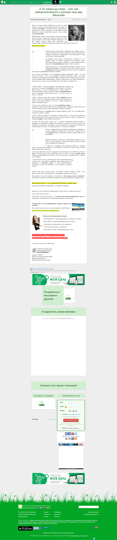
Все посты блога (76, 19)
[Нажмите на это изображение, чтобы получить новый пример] (73, 411)
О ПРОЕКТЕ (13, 2)
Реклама (56, 516)
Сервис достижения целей (37, 520)
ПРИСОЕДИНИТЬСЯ (71, 420)
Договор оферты (23, 516)
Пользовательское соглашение (27, 512)
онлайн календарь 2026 (25, 523)
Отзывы (46, 516)
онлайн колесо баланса (50, 523)
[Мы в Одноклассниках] (75, 439)
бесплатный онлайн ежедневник (59, 522)
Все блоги (84, 19)
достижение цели (69, 520)
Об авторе (47, 514)
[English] (96, 528)
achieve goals (54, 520)
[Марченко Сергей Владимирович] (49, 507)
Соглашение (71, 414)
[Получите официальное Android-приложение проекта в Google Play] (56, 2)
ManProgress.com (35, 505)
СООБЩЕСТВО (47, 2)
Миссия (46, 512)
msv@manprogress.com (29, 507)
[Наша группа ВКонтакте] (66, 434)
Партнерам (57, 514)
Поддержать (57, 512)
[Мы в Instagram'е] (71, 436)
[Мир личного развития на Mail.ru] (72, 439)
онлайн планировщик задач (87, 522)
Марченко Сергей (41, 19)
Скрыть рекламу (52, 419)
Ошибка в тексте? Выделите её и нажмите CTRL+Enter (58, 532)
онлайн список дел (37, 523)
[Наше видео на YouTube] (66, 439)
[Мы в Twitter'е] (75, 434)
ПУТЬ (19, 2)
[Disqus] (58, 353)
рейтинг (73, 318)
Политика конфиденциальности (27, 514)
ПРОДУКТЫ (31, 2)
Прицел (47, 520)
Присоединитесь (45, 318)
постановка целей (80, 520)
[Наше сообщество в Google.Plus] (72, 434)
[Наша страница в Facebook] (69, 434)
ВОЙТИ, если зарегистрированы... (71, 428)
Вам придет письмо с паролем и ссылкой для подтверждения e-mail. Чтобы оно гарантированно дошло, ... (71, 424)
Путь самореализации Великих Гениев (43, 269)
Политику (78, 414)
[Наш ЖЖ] (69, 439)
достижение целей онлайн (29, 522)
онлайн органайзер (43, 522)
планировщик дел (73, 522)
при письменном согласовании (78, 535)
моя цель (61, 520)
